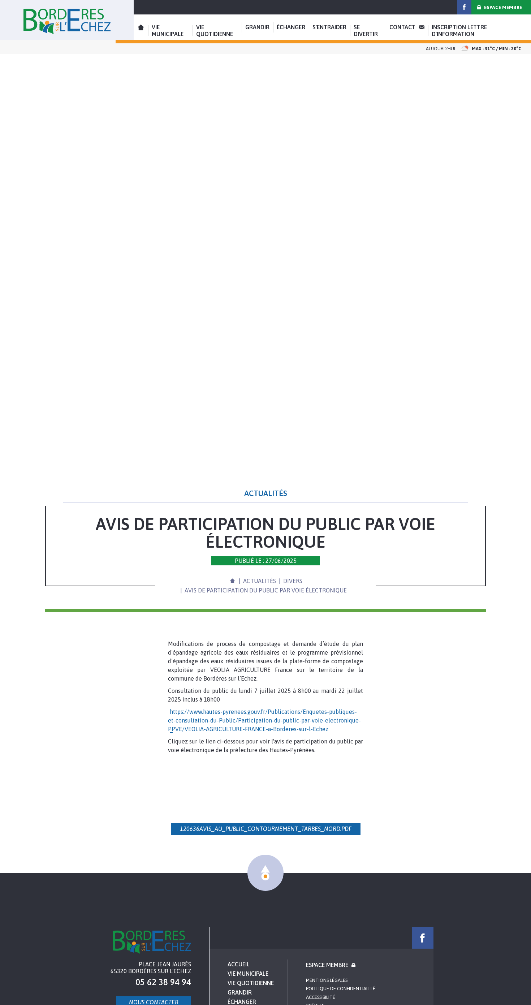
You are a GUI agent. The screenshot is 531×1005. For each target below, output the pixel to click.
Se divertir (366, 30)
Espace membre (503, 7)
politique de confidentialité (340, 988)
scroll (265, 873)
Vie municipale (168, 30)
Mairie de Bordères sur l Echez (152, 942)
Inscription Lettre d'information (459, 30)
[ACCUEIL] (232, 579)
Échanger (291, 27)
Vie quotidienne (214, 30)
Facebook (464, 7)
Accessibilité (320, 997)
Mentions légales (326, 980)
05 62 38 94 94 (163, 982)
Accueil (67, 20)
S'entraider (329, 27)
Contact (402, 27)
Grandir (257, 27)
